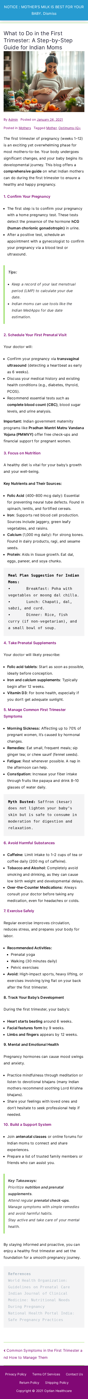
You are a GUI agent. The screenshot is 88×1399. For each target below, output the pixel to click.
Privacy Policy (15, 1374)
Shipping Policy (56, 1382)
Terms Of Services (46, 1374)
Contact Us (74, 1374)
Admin (13, 119)
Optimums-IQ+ (69, 128)
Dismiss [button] (49, 13)
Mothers (25, 128)
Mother (51, 128)
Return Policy (29, 1382)
